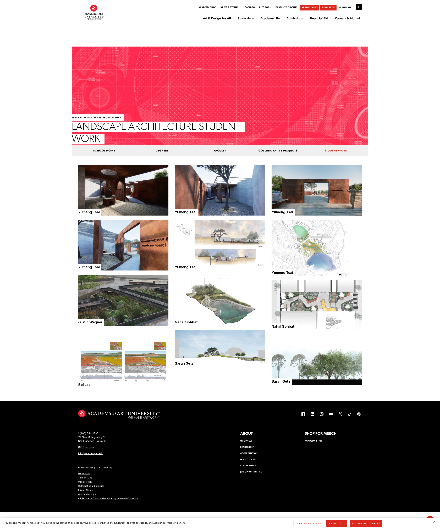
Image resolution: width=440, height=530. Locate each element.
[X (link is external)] (340, 414)
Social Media (248, 466)
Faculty (220, 151)
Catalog (250, 7)
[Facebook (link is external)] (303, 414)
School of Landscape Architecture (96, 117)
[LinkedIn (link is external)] (312, 414)
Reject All (336, 523)
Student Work (335, 151)
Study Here (246, 18)
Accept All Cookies (366, 523)
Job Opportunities (251, 472)
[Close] (434, 522)
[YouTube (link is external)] (331, 414)
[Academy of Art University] (94, 12)
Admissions (295, 18)
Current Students (287, 7)
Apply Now (328, 8)
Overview (246, 441)
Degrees (162, 151)
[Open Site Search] (359, 7)
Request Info (310, 8)
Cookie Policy (85, 482)
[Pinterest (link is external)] (359, 414)
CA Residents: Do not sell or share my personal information (108, 498)
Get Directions (86, 447)
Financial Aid (319, 18)
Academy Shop (207, 7)
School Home (104, 151)
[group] (123, 190)
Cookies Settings (87, 494)
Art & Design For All (217, 18)
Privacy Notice (85, 490)
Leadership (247, 447)
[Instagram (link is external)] (322, 414)
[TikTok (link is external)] (350, 414)
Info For (264, 7)
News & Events (230, 7)
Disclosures (84, 473)
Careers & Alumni (347, 18)
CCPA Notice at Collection (91, 486)
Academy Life (270, 18)
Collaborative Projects (277, 151)
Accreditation (249, 453)
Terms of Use (85, 477)
